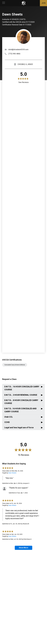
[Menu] (3, 3)
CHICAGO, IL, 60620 (25, 64)
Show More (23, 548)
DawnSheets (12, 473)
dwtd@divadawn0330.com (18, 49)
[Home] (24, 3)
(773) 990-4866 (14, 54)
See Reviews (23, 82)
